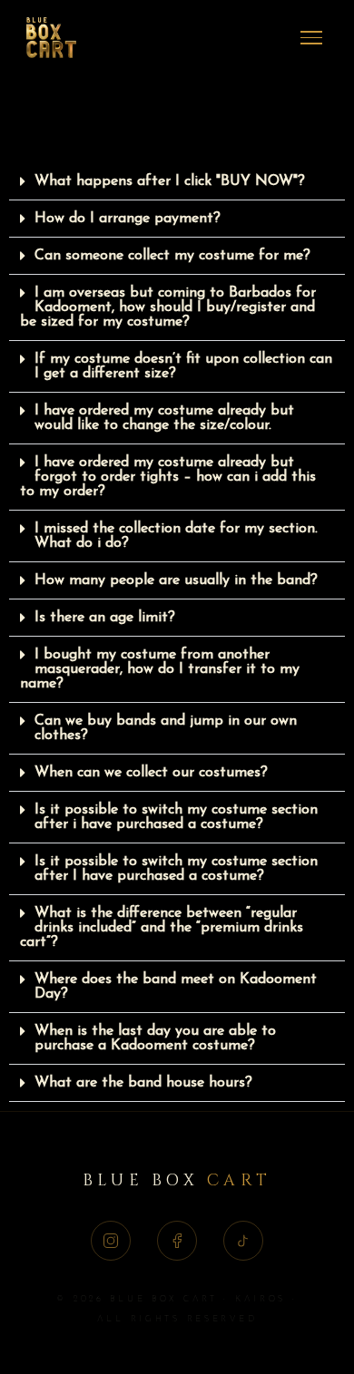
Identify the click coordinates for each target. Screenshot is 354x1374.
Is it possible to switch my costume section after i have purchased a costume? (176, 817)
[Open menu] (311, 38)
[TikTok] (243, 1241)
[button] (177, 181)
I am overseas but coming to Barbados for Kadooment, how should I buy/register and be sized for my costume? (168, 307)
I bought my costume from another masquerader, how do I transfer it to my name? (160, 669)
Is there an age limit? (104, 617)
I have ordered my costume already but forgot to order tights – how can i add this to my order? (168, 477)
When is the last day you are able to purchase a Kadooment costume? (155, 1038)
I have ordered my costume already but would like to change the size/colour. (164, 418)
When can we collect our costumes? (151, 772)
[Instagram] (111, 1241)
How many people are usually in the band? (176, 580)
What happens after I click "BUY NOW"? (169, 181)
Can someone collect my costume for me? (172, 255)
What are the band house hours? (143, 1083)
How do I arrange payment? (127, 218)
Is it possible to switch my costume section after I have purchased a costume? (176, 868)
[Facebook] (177, 1241)
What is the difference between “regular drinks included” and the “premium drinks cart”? (161, 928)
